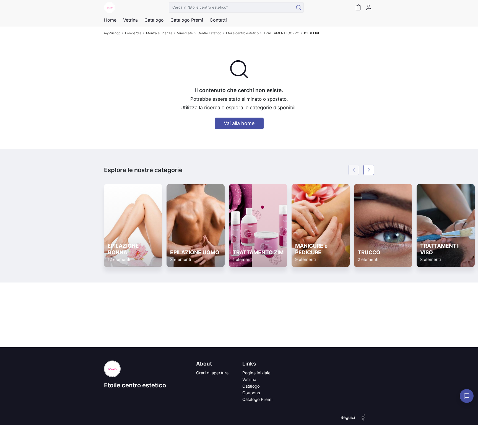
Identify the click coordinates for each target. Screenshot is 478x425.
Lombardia (133, 33)
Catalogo (154, 20)
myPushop (112, 33)
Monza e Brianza (159, 33)
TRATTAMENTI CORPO (281, 33)
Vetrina (249, 379)
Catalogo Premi (257, 399)
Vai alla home (239, 123)
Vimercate (185, 33)
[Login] (368, 7)
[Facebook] (363, 420)
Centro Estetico (209, 33)
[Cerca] (298, 7)
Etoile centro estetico (242, 33)
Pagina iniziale (256, 372)
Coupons (251, 392)
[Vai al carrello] (358, 7)
